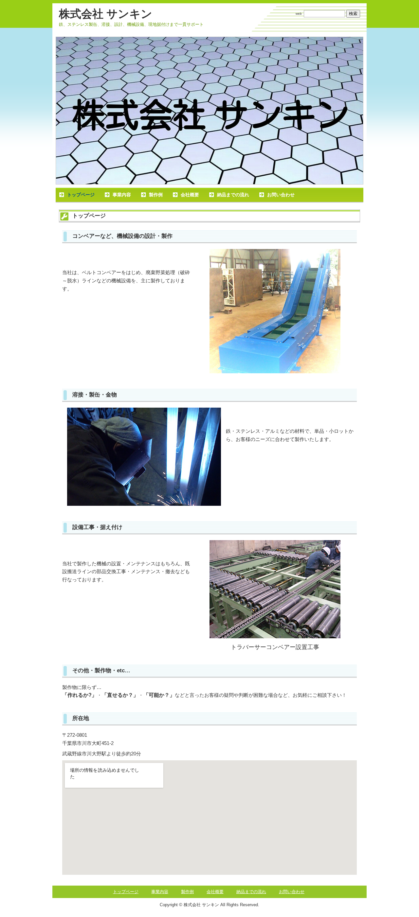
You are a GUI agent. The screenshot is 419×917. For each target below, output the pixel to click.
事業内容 (122, 194)
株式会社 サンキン (105, 14)
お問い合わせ (281, 194)
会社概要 (190, 194)
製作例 (156, 194)
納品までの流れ (233, 194)
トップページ (81, 194)
